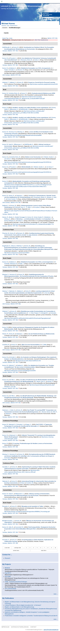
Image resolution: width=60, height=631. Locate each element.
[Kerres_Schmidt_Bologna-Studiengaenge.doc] (19, 362)
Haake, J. (21, 263)
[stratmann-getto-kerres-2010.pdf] (19, 417)
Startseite (4, 25)
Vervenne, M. (12, 131)
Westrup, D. (21, 131)
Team (8, 25)
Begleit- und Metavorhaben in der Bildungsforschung (19, 607)
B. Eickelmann (36, 197)
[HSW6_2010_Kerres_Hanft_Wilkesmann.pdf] (19, 499)
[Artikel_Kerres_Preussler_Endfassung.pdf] (19, 65)
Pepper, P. (37, 313)
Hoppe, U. (28, 424)
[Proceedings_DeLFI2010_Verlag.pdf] (19, 428)
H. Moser (37, 381)
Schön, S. (37, 60)
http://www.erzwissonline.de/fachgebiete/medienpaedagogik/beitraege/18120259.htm (27, 162)
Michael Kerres (13, 25)
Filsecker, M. (5, 233)
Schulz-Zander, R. (12, 199)
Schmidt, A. (13, 357)
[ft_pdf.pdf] (19, 532)
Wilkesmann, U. (14, 109)
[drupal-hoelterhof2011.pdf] (19, 86)
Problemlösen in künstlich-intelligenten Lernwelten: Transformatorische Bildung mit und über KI (31, 615)
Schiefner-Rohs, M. (14, 93)
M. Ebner (22, 483)
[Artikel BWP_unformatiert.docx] (19, 137)
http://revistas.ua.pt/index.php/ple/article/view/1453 (44, 84)
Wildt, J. (30, 207)
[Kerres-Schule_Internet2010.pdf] (19, 330)
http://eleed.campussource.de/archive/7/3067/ (16, 252)
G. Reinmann (23, 60)
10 (55, 547)
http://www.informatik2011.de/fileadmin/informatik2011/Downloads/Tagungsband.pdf (27, 318)
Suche (7, 33)
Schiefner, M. (6, 344)
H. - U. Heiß (30, 313)
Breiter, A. (11, 217)
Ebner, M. (29, 60)
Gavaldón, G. (6, 467)
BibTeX (50, 38)
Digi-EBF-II (8, 573)
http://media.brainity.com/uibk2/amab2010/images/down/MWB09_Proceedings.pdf (27, 511)
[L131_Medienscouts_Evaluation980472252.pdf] (19, 100)
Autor (3, 38)
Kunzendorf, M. (19, 527)
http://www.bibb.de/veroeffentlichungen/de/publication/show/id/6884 (23, 135)
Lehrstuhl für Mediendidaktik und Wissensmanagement (23, 7)
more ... (56, 594)
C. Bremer (43, 412)
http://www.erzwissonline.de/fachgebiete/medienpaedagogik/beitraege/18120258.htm (27, 172)
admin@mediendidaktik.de (51, 629)
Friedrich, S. (20, 220)
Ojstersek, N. (12, 291)
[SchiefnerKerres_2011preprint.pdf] (21, 349)
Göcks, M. (49, 412)
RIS (56, 38)
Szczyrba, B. (37, 207)
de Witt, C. (12, 379)
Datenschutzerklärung (20, 627)
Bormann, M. (20, 233)
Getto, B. (13, 245)
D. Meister (45, 157)
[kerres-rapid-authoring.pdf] (19, 254)
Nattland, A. (13, 68)
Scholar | (5, 50)
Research (7, 558)
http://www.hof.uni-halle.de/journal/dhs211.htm (28, 360)
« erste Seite (7, 547)
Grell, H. (43, 381)
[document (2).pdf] (21, 402)
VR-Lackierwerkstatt (10, 588)
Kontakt (33, 627)
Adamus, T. (5, 291)
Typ (7, 38)
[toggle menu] (58, 1)
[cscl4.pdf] (19, 267)
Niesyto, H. (50, 197)
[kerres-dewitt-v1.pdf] (19, 388)
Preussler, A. (13, 58)
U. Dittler (44, 344)
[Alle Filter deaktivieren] (41, 40)
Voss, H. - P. (23, 207)
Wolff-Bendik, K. (6, 47)
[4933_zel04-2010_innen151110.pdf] (19, 440)
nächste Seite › (16, 550)
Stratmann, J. (20, 195)
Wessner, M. (21, 70)
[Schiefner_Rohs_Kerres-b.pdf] (19, 164)
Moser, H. (43, 197)
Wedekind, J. (47, 217)
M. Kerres (53, 107)
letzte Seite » (44, 550)
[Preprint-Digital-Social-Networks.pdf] (19, 320)
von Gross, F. (7, 158)
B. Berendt (17, 207)
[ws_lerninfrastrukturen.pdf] (19, 226)
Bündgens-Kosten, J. (8, 520)
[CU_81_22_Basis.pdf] (19, 337)
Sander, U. (52, 157)
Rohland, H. (12, 220)
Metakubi (7, 567)
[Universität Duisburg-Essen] (51, 16)
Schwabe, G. (12, 70)
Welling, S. (7, 219)
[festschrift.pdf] (27, 65)
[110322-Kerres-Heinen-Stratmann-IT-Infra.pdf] (21, 202)
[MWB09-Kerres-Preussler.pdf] (19, 513)
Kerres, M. (16, 47)
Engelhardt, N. (6, 245)
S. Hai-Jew (47, 293)
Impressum (5, 627)
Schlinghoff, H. (44, 313)
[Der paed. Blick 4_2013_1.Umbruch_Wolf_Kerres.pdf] (19, 50)
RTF (53, 38)
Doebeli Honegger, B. (21, 217)
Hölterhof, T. (5, 82)
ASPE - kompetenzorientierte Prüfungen (16, 581)
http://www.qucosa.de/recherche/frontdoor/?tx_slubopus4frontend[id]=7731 (33, 224)
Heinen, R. (24, 93)
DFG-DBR (8, 576)
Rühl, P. (55, 412)
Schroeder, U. (20, 424)
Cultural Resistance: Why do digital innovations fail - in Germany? (23, 605)
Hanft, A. (6, 109)
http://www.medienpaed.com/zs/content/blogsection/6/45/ (20, 370)
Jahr (11, 38)
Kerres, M (5, 107)
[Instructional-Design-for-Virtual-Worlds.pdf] (19, 486)
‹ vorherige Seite (17, 547)
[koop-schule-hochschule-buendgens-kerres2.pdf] (19, 524)
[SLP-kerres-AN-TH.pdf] (19, 372)
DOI (4, 75)
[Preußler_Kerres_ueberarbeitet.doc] (19, 174)
